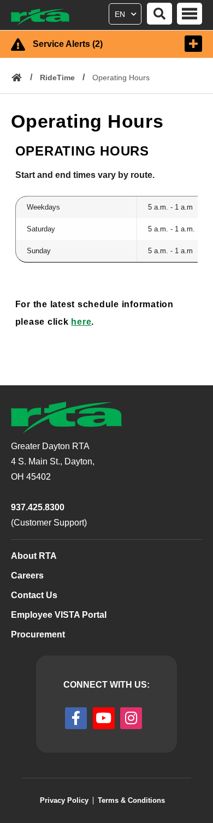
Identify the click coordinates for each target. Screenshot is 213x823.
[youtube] (104, 718)
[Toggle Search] (159, 14)
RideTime (57, 77)
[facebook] (76, 718)
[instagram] (131, 718)
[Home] (45, 17)
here (81, 321)
